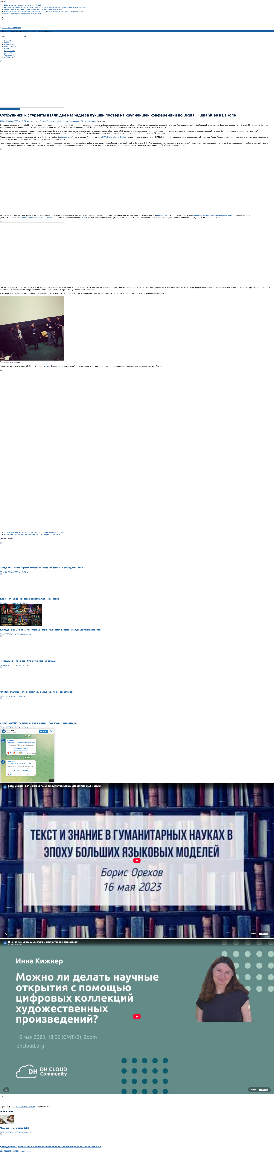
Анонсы (7, 40)
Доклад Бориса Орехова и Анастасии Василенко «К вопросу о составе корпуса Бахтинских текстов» (50, 630)
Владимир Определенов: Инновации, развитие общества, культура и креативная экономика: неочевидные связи (43, 11)
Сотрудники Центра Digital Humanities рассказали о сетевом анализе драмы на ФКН (42, 568)
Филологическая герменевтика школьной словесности (34, 217)
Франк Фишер (90, 121)
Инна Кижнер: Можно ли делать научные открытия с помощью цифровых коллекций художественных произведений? (45, 7)
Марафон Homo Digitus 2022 (14, 1128)
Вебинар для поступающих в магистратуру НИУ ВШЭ (22, 5)
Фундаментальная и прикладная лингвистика (212, 215)
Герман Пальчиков (48, 121)
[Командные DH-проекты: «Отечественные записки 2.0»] (21, 656)
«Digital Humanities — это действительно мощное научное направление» (36, 692)
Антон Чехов (33, 121)
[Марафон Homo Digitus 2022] (7, 1124)
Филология (162, 215)
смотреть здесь (65, 137)
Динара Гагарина (26, 1132)
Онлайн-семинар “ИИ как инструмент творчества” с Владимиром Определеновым (33, 9)
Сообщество (9, 44)
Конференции (62, 121)
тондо (83, 217)
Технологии (9, 55)
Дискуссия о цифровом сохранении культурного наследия (29, 599)
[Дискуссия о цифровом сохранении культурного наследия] (21, 594)
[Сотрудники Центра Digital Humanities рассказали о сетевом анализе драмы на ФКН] (16, 563)
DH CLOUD (23, 121)
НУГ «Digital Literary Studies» (114, 137)
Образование (9, 51)
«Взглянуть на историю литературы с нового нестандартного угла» (34, 532)
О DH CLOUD (9, 57)
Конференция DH (76, 121)
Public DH (8, 42)
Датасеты (8, 53)
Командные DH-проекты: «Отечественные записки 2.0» (28, 661)
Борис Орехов (24, 634)
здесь (48, 366)
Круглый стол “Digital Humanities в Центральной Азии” (23, 13)
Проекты (8, 48)
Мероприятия (10, 46)
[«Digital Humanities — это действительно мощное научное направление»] (16, 688)
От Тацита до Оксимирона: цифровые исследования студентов (32, 534)
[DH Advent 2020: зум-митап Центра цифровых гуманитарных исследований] (21, 719)
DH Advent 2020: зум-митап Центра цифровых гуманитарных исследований (38, 723)
